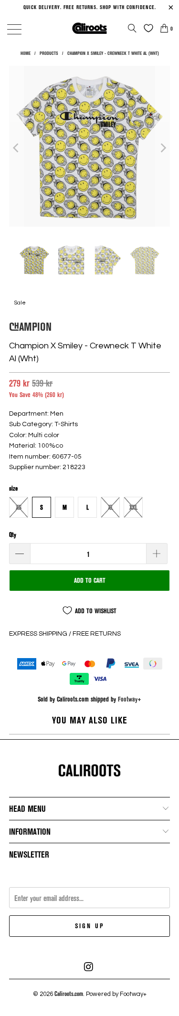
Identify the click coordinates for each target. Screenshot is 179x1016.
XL (110, 507)
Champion (30, 326)
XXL (133, 507)
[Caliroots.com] (90, 28)
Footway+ (129, 699)
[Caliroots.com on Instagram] (89, 967)
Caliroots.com (68, 993)
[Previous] (16, 148)
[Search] (132, 28)
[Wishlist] (146, 28)
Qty (12, 534)
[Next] (162, 148)
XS (18, 507)
